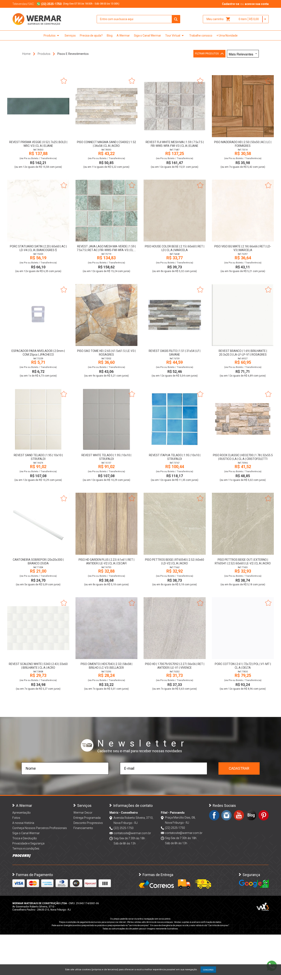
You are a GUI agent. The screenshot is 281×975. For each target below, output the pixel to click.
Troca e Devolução (24, 838)
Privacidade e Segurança (28, 843)
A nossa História (23, 823)
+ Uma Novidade (227, 35)
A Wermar (123, 35)
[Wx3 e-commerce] (262, 907)
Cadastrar (239, 768)
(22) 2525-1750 (124, 828)
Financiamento (83, 828)
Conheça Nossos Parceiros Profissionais (39, 828)
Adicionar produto (38, 131)
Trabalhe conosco (200, 35)
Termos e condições (25, 848)
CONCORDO (208, 969)
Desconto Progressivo (88, 823)
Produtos (52, 35)
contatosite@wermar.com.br (132, 833)
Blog (110, 35)
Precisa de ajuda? (91, 35)
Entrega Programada (87, 817)
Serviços (70, 35)
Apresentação (21, 812)
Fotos (16, 817)
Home (26, 54)
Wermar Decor (82, 812)
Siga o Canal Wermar (147, 35)
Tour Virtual (175, 35)
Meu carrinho (219, 19)
